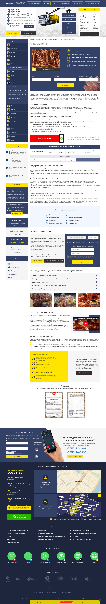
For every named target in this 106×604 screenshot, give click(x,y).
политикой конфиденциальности (82, 257)
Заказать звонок (13, 33)
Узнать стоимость (17, 456)
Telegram (23, 14)
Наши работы (15, 267)
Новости (13, 264)
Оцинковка (14, 79)
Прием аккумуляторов (14, 90)
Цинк (12, 128)
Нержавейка (14, 64)
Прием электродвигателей (15, 98)
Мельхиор (13, 113)
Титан (12, 106)
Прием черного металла (15, 67)
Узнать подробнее (84, 373)
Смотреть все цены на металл (89, 34)
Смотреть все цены (37, 260)
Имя (33, 76)
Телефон (56, 76)
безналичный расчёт (81, 243)
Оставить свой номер (75, 456)
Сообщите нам (16, 213)
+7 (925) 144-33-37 (13, 12)
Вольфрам (13, 109)
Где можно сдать (28, 33)
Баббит (13, 117)
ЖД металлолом (84, 22)
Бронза (82, 21)
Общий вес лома (83, 76)
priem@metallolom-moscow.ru (22, 17)
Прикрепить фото (11, 451)
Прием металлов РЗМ (14, 102)
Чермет (13, 83)
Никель (13, 125)
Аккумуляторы (84, 15)
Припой (13, 136)
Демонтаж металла (85, 30)
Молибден (13, 121)
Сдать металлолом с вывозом (54, 260)
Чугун (12, 75)
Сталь (12, 71)
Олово (12, 140)
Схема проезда (28, 26)
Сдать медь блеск (65, 85)
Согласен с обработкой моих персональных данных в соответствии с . (80, 256)
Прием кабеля (12, 87)
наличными (94, 243)
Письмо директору (16, 278)
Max (31, 14)
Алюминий (83, 18)
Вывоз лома (83, 28)
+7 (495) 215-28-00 (13, 10)
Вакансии (13, 274)
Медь (81, 19)
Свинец (82, 25)
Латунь (82, 24)
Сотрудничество (16, 271)
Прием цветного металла (15, 41)
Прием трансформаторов (15, 94)
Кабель (82, 16)
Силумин (13, 132)
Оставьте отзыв (16, 234)
